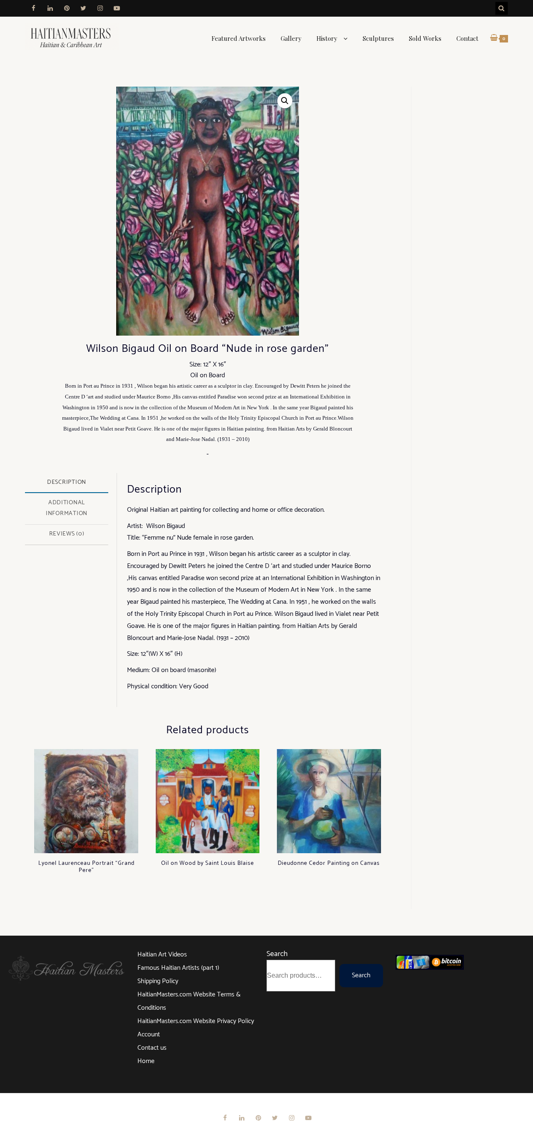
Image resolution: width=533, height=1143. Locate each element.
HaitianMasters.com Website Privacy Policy (195, 1021)
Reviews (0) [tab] (67, 534)
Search (277, 954)
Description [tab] (66, 482)
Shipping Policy (157, 981)
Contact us (152, 1047)
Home (145, 1061)
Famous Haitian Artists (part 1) (178, 968)
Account (148, 1034)
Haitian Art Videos (162, 954)
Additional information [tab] (66, 508)
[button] (284, 100)
